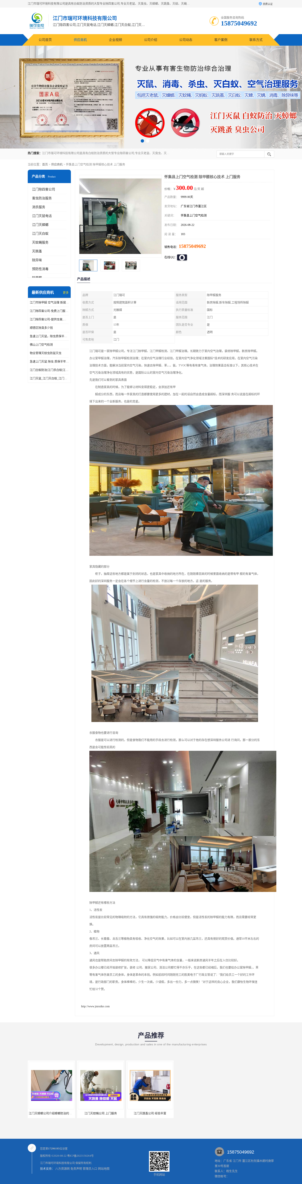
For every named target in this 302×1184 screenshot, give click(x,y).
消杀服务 (38, 207)
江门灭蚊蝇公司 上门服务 (51, 1113)
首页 (45, 164)
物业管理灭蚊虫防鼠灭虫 (45, 353)
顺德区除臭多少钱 (41, 327)
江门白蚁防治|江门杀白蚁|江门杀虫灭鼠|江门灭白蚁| (49, 369)
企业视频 (115, 40)
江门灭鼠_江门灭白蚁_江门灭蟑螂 (49, 378)
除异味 (37, 260)
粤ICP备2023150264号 (80, 1155)
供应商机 (80, 40)
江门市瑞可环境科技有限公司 (57, 1162)
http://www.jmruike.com (95, 1006)
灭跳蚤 (37, 251)
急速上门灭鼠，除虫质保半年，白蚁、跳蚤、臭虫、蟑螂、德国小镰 (49, 336)
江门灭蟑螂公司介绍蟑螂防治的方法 (150, 1113)
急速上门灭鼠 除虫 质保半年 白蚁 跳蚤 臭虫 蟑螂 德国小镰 (49, 361)
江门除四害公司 (43, 189)
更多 (66, 292)
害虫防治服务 (42, 198)
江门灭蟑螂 (40, 224)
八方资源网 (62, 1168)
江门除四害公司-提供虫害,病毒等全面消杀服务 (49, 319)
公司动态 (185, 40)
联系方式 (256, 40)
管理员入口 (90, 1168)
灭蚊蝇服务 (40, 242)
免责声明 (76, 1168)
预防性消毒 (40, 269)
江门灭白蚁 (40, 233)
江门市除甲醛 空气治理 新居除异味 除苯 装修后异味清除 (49, 302)
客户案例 (220, 40)
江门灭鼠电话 (42, 216)
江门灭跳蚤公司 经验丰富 (100, 1113)
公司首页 (45, 40)
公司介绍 (150, 40)
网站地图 (104, 1168)
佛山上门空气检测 (41, 344)
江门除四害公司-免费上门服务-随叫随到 (49, 310)
